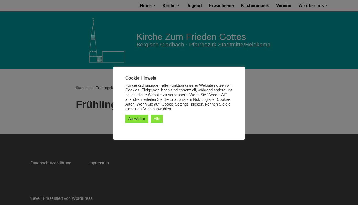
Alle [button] (157, 119)
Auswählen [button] (136, 119)
